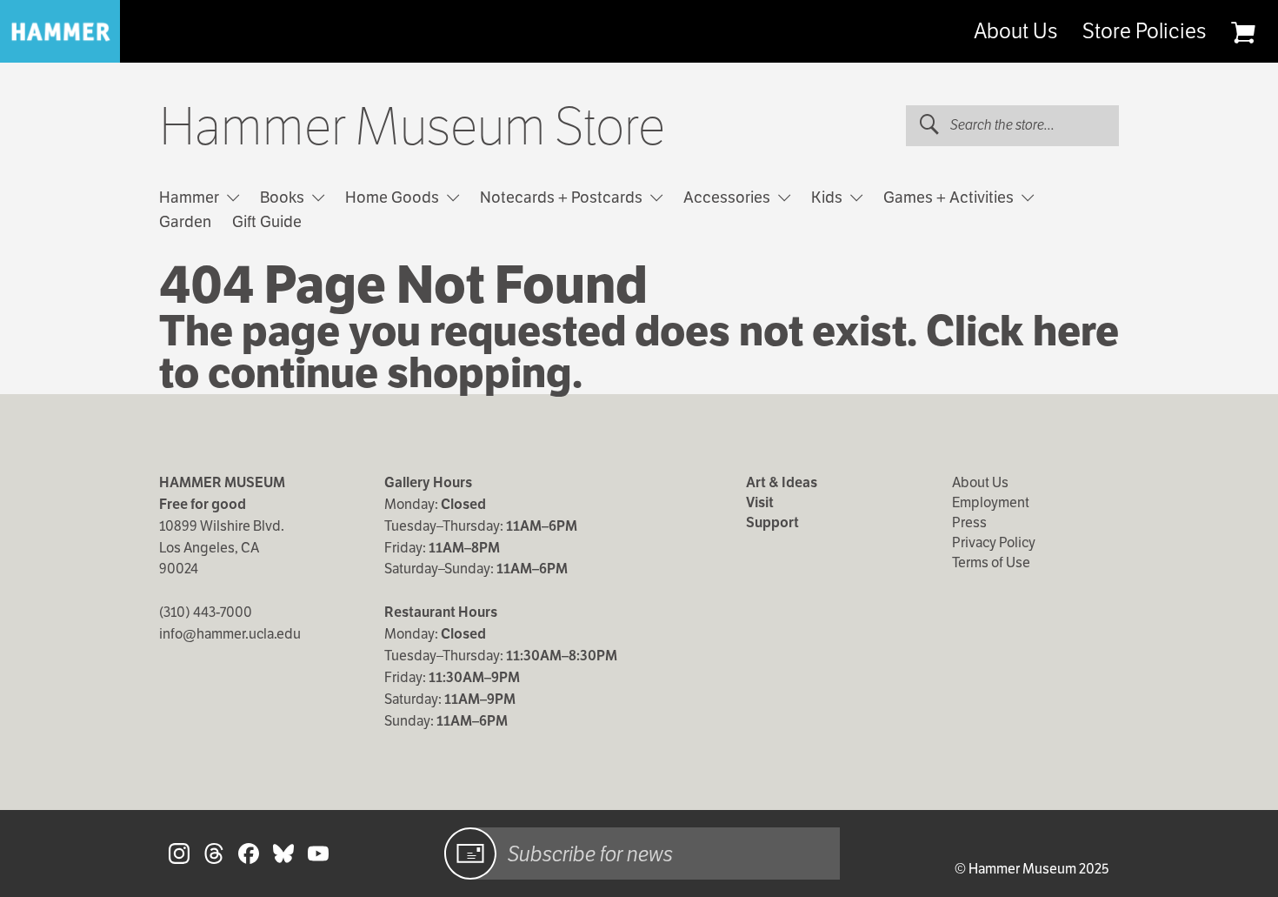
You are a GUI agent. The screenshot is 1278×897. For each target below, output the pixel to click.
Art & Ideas (781, 482)
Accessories (728, 197)
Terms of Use (991, 562)
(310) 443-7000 (205, 612)
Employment (990, 502)
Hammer (191, 197)
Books (284, 197)
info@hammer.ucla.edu (230, 634)
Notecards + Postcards (563, 197)
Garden (185, 221)
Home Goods (394, 197)
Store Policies (1144, 31)
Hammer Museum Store (412, 127)
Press (969, 522)
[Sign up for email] (470, 853)
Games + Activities (950, 197)
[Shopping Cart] (1243, 32)
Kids (828, 197)
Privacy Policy (993, 542)
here (1076, 331)
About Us (1015, 31)
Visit (760, 502)
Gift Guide (267, 221)
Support (772, 522)
